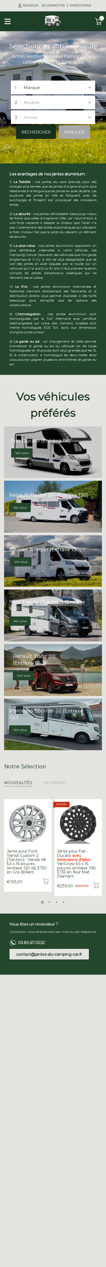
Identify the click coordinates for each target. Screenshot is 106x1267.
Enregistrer (80, 5)
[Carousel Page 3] (56, 902)
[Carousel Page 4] (63, 902)
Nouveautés (18, 782)
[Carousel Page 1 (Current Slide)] (42, 902)
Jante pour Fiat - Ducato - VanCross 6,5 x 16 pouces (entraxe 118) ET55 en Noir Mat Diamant (76, 864)
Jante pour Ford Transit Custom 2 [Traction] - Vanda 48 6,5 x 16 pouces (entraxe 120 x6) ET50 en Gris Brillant (27, 862)
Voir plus (22, 453)
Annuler (74, 132)
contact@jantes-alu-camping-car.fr (49, 954)
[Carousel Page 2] (49, 902)
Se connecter (54, 5)
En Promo (54, 782)
